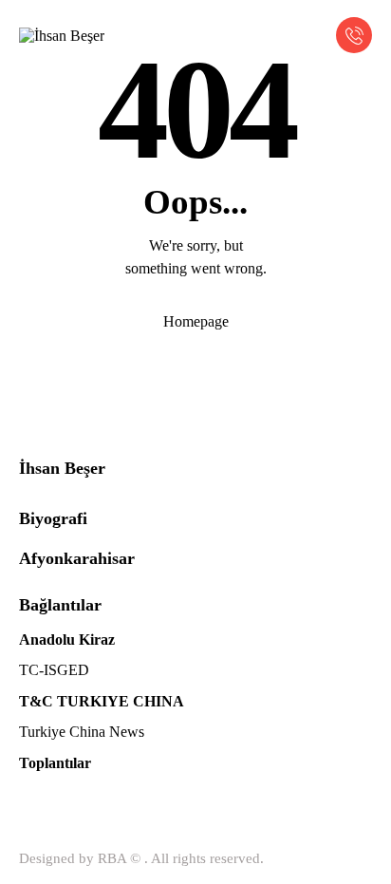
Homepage (196, 321)
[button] (312, 35)
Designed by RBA (72, 858)
